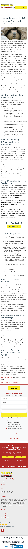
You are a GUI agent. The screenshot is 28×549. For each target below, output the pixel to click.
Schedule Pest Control (8, 457)
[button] (14, 8)
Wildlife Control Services (9, 460)
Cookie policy (13, 543)
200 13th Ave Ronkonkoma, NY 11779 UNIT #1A (6, 483)
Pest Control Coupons (5, 515)
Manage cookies (8, 546)
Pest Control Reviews (20, 457)
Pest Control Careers (5, 517)
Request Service (14, 415)
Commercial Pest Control (14, 434)
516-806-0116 (14, 388)
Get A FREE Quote (14, 226)
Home (4, 460)
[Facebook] (2, 530)
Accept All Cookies (18, 546)
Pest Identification (14, 438)
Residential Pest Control (14, 436)
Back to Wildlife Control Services (10, 382)
